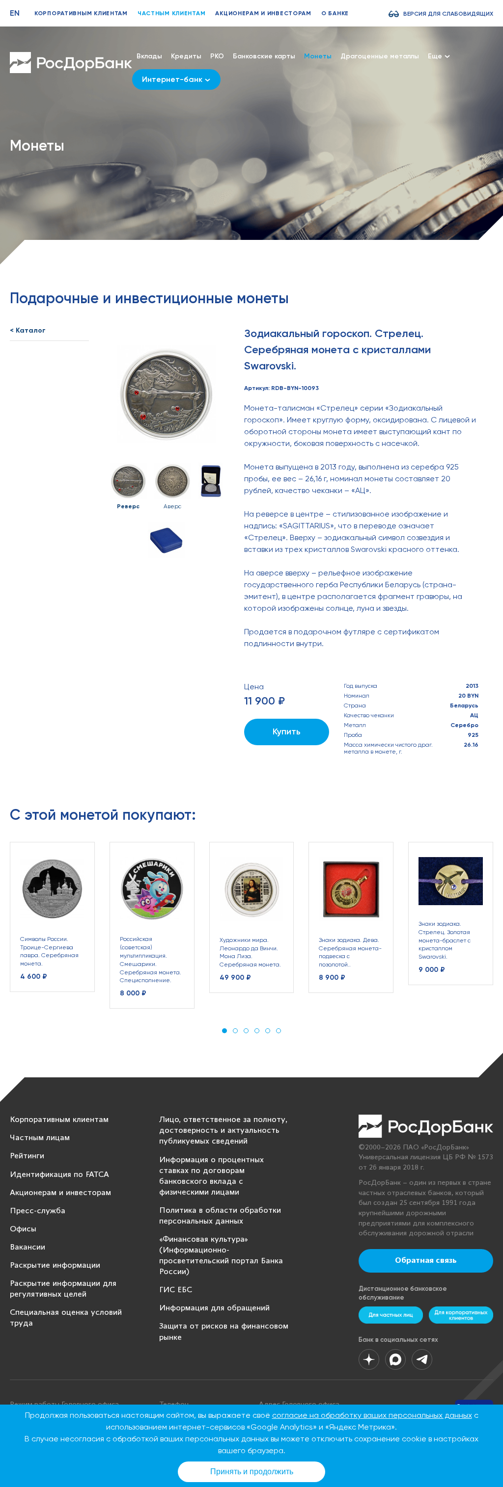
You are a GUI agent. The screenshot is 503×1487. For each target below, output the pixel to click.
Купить (287, 731)
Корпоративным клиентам (81, 13)
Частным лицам (40, 1138)
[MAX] (395, 1359)
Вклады (149, 56)
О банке (335, 13)
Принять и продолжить (251, 1471)
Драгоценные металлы (379, 56)
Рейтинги (27, 1156)
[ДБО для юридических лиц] (461, 1315)
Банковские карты (264, 56)
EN (15, 13)
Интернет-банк (172, 79)
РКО (217, 56)
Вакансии (27, 1247)
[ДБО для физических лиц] (391, 1315)
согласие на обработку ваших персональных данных (372, 1415)
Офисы (23, 1229)
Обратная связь (426, 1261)
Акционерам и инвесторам (263, 13)
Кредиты (186, 56)
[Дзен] (369, 1359)
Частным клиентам (172, 13)
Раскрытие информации (55, 1265)
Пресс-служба (37, 1211)
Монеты (318, 56)
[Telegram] (422, 1359)
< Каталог (28, 330)
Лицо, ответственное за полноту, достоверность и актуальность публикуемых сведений (223, 1131)
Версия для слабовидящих (448, 13)
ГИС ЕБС (175, 1290)
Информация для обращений (214, 1308)
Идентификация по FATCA (59, 1175)
